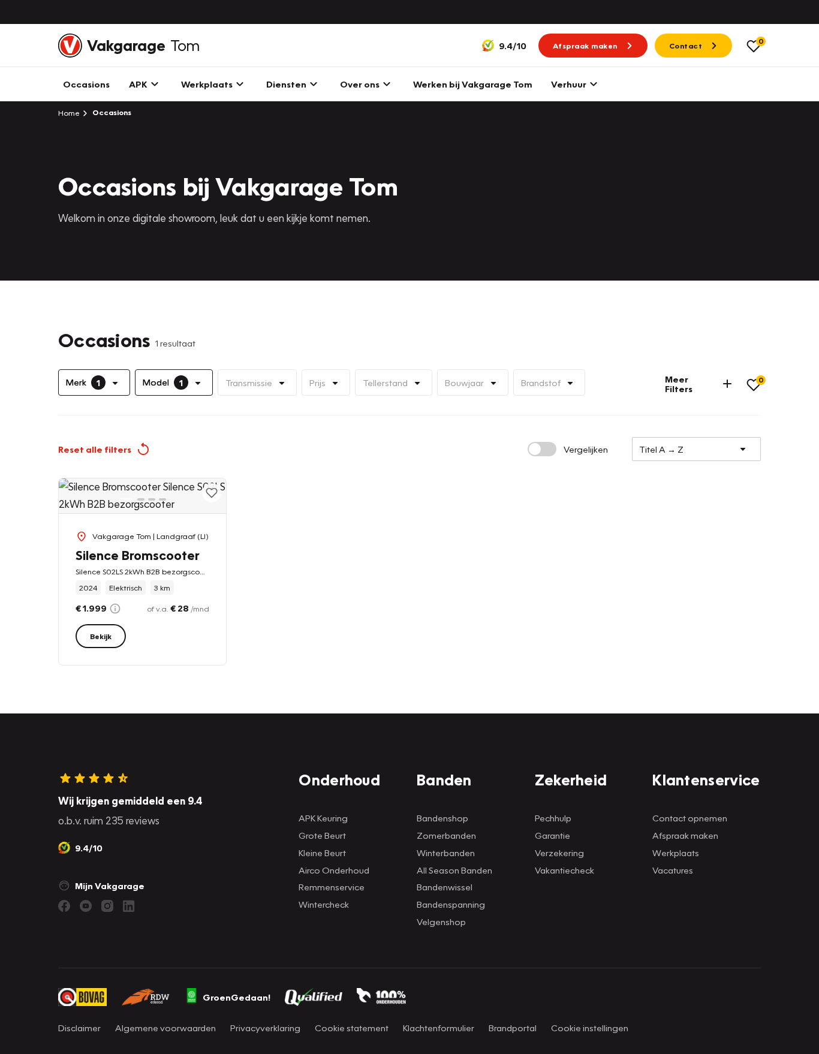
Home (69, 112)
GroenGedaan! (236, 997)
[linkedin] (129, 906)
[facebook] (64, 906)
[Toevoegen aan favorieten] (211, 492)
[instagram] (107, 906)
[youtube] (86, 906)
